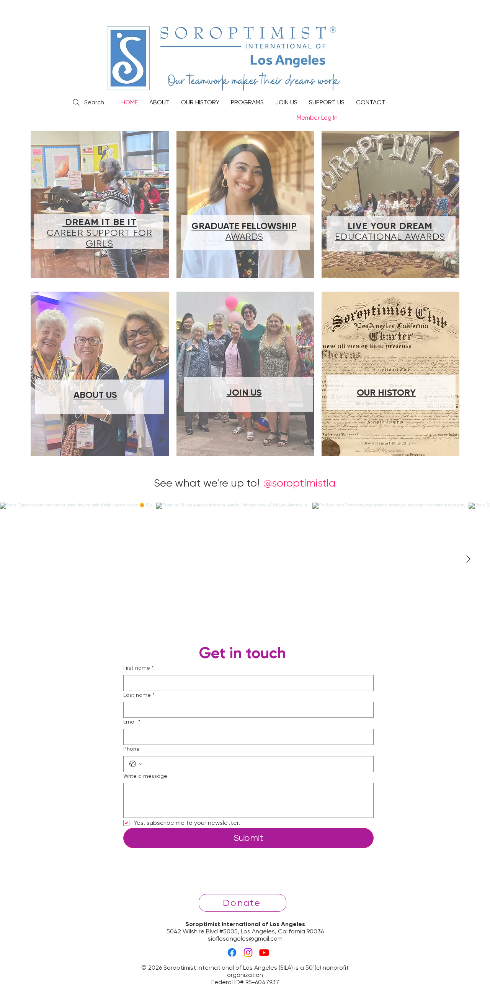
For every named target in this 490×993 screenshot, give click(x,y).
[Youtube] (264, 952)
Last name (138, 695)
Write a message (145, 776)
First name (138, 668)
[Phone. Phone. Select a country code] (136, 764)
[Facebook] (232, 952)
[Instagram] (248, 952)
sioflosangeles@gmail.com (245, 938)
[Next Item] (468, 559)
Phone (131, 749)
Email (131, 722)
